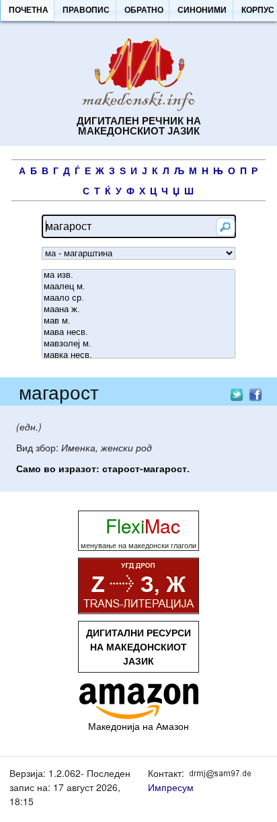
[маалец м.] (138, 287)
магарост (165, 468)
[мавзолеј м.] (138, 344)
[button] (28, 11)
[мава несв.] (138, 332)
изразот (77, 468)
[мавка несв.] (138, 355)
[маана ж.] (138, 309)
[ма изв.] (138, 275)
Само (28, 468)
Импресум (171, 787)
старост (121, 468)
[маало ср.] (138, 298)
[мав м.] (138, 321)
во (50, 468)
